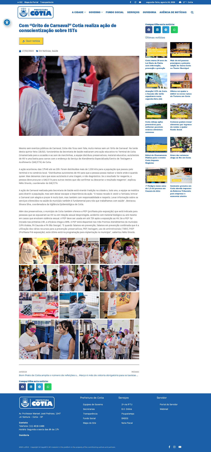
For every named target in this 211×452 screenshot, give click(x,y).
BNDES (125, 418)
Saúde (55, 51)
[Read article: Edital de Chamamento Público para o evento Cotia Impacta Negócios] (156, 144)
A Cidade (77, 12)
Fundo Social (115, 12)
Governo (94, 12)
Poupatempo (128, 413)
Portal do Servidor (169, 404)
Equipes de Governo (93, 404)
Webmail (164, 409)
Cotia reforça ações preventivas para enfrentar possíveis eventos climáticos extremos (154, 127)
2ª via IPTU (127, 404)
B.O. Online (127, 409)
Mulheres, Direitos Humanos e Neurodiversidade (157, 52)
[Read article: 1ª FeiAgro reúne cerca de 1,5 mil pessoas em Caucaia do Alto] (156, 175)
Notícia (176, 85)
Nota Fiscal (127, 423)
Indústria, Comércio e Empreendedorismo (157, 148)
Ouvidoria (149, 12)
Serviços (133, 12)
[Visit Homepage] (35, 12)
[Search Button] (192, 12)
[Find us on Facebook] (131, 2)
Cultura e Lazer (181, 55)
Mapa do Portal (31, 2)
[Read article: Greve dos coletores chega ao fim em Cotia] (181, 144)
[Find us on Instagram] (135, 2)
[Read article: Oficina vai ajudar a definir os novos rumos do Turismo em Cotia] (181, 80)
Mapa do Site (89, 423)
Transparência (46, 2)
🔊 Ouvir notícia (31, 41)
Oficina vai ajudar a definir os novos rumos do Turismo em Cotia (181, 94)
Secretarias (89, 409)
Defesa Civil (154, 116)
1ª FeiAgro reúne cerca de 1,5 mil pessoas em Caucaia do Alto (155, 188)
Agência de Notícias (173, 12)
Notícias (47, 51)
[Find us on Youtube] (140, 2)
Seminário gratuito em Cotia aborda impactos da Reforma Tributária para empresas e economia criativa (180, 191)
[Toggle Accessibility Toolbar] (7, 22)
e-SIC (20, 2)
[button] (22, 386)
